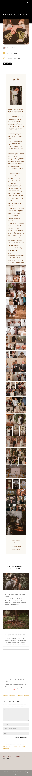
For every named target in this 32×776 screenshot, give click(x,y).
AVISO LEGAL (6, 758)
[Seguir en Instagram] (4, 64)
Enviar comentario (21, 737)
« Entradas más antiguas (9, 695)
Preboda (7, 636)
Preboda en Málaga (11, 632)
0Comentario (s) (14, 58)
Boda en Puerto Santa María (15, 678)
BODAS (16, 53)
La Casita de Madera (12, 592)
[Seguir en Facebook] (7, 64)
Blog (9, 53)
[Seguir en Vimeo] (10, 64)
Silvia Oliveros (10, 594)
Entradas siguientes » (23, 695)
